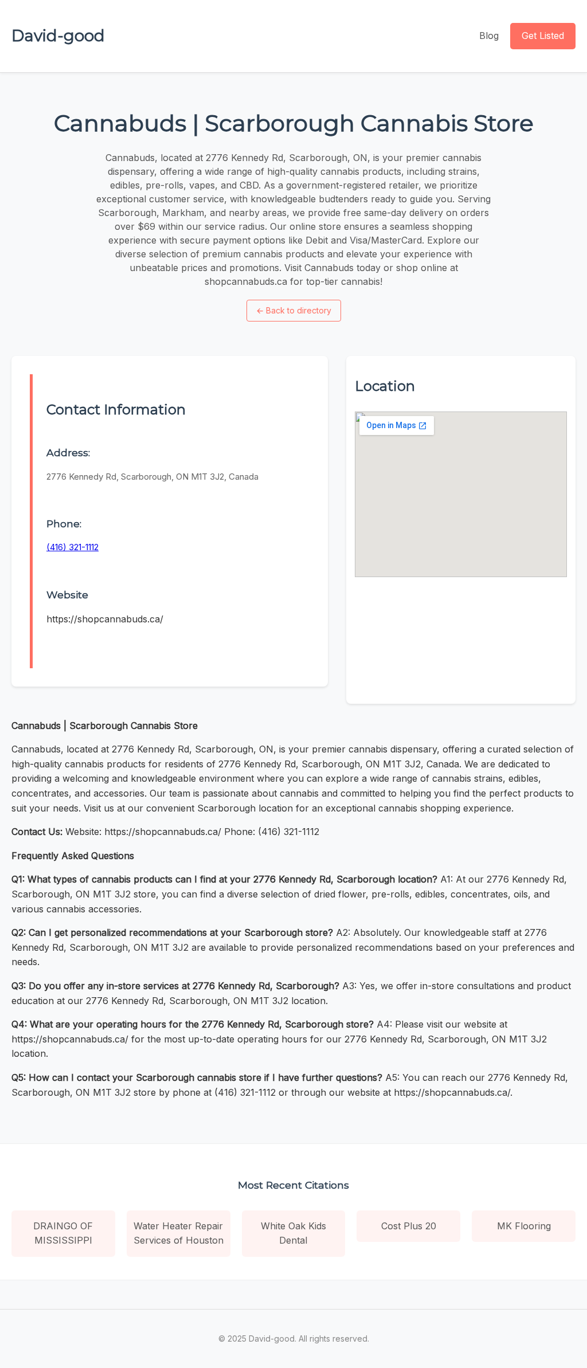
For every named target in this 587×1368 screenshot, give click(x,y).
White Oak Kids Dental (293, 1233)
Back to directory (293, 310)
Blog (489, 35)
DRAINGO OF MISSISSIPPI (63, 1233)
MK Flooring (524, 1226)
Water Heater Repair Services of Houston (179, 1233)
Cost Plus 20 (408, 1226)
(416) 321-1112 (72, 547)
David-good (58, 35)
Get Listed (543, 35)
